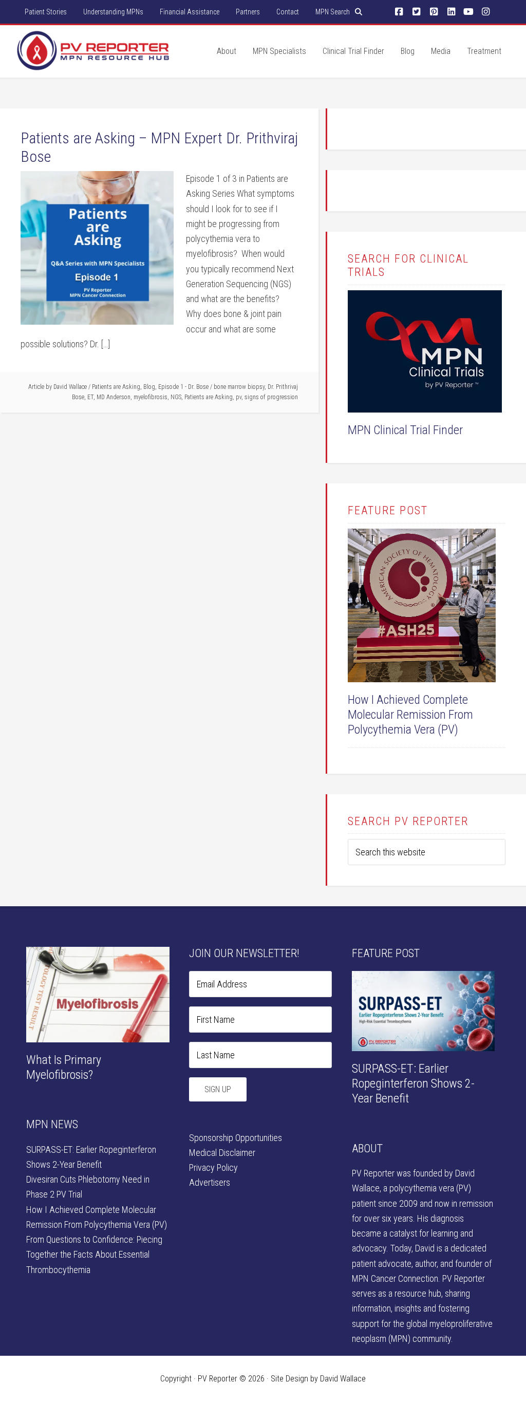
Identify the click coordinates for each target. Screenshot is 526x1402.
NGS (176, 397)
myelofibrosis (150, 397)
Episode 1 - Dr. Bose (183, 386)
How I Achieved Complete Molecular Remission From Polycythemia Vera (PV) (410, 715)
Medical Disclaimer (222, 1152)
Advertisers (209, 1182)
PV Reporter (93, 61)
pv (238, 397)
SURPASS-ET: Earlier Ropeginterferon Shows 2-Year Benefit (413, 1083)
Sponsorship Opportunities (235, 1137)
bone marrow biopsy (239, 386)
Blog (149, 386)
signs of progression (271, 397)
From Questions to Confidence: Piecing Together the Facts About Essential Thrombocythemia (94, 1254)
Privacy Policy (213, 1167)
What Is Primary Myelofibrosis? (63, 1067)
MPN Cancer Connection (395, 1278)
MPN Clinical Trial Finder (405, 430)
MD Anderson (113, 397)
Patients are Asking (116, 386)
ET (90, 397)
